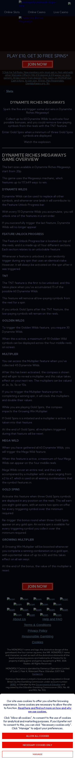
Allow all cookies (37, 735)
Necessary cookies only (37, 745)
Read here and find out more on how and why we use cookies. (44, 709)
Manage (37, 754)
